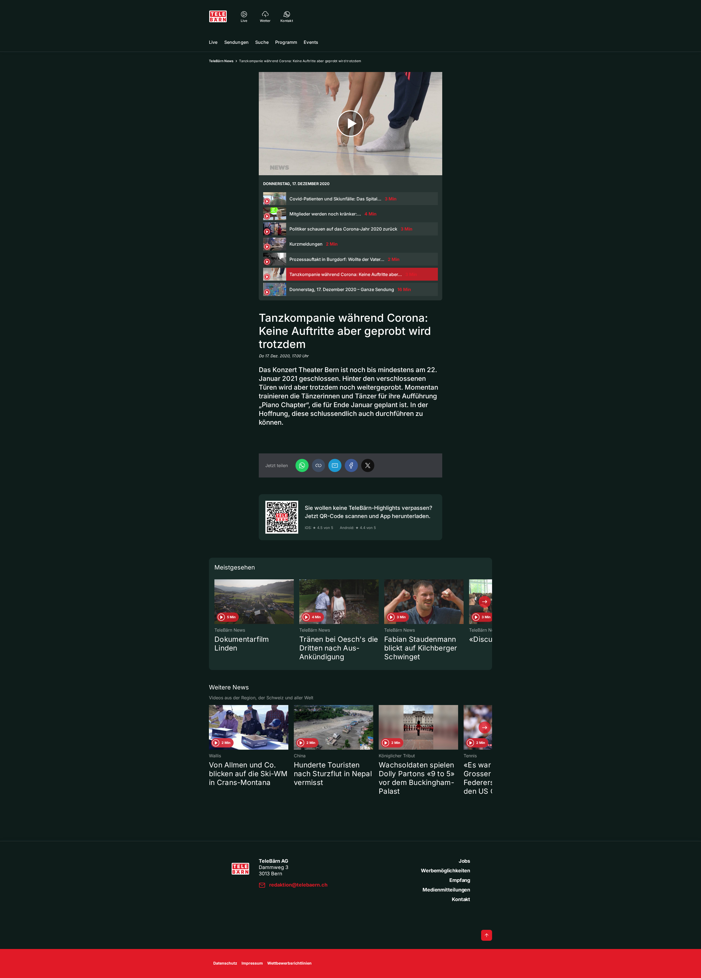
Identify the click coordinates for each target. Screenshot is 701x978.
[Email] (334, 465)
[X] (367, 465)
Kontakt (461, 899)
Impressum (252, 963)
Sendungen (236, 42)
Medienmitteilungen (446, 890)
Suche (262, 42)
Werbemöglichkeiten (445, 870)
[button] (318, 465)
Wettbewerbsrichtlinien (289, 963)
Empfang (459, 880)
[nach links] (216, 602)
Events (311, 42)
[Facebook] (351, 465)
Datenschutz (225, 963)
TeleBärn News (221, 61)
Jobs (464, 861)
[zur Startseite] (218, 16)
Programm (286, 42)
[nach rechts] (485, 602)
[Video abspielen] (350, 123)
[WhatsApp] (302, 465)
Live (213, 42)
